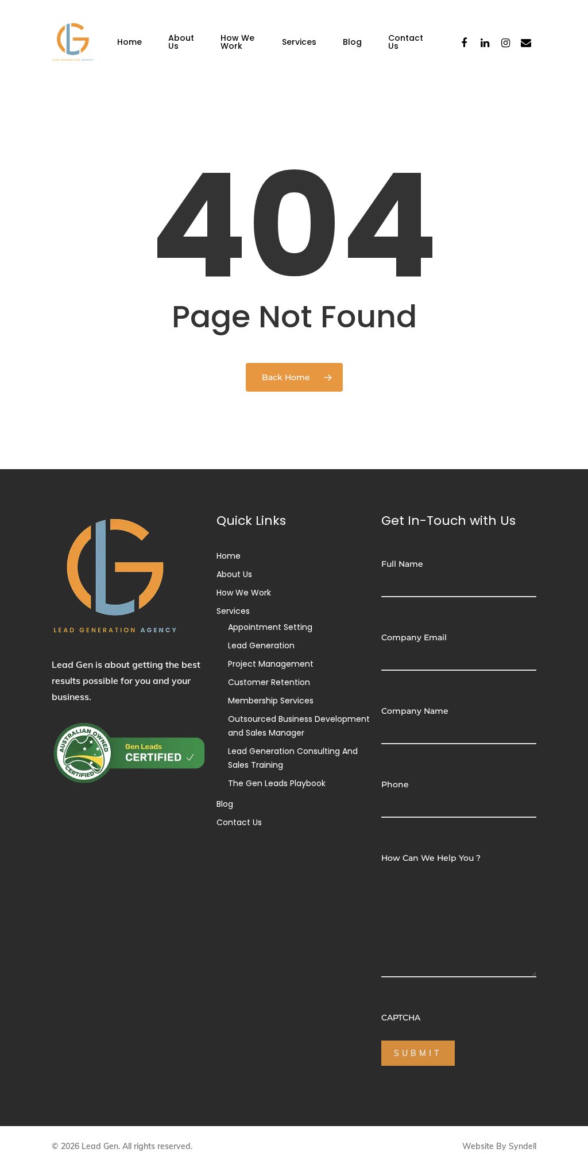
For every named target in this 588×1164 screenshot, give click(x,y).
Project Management (271, 664)
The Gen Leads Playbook (277, 783)
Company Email (414, 637)
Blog (352, 42)
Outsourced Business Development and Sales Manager (299, 725)
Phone (395, 784)
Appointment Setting (270, 627)
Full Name (402, 564)
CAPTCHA (400, 1017)
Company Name (414, 711)
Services (299, 42)
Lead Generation (261, 645)
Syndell (522, 1146)
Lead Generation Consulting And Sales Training (293, 758)
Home (129, 42)
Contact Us (405, 42)
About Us (181, 42)
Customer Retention (269, 682)
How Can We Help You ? (431, 858)
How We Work (237, 42)
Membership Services (271, 700)
